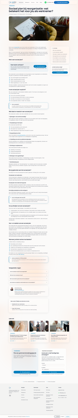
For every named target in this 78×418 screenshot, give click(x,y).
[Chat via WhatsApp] (45, 2)
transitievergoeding (22, 135)
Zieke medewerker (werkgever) (37, 398)
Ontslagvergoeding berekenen (39, 392)
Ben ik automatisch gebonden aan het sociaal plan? (19, 278)
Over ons (32, 2)
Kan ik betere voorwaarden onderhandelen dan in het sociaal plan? (22, 282)
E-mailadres (43, 367)
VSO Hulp (47, 392)
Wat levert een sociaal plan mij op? (16, 275)
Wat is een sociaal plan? (56, 50)
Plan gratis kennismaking (62, 2)
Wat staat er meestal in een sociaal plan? (59, 54)
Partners (22, 394)
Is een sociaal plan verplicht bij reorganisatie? (18, 271)
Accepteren (67, 416)
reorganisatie (16, 47)
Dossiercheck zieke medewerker (49, 407)
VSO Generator (48, 398)
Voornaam (43, 363)
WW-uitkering (21, 254)
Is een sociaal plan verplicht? (57, 52)
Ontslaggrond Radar (49, 404)
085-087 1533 (50, 2)
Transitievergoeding (49, 410)
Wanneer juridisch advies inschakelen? (59, 61)
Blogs (41, 2)
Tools (37, 2)
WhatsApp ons (63, 392)
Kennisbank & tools (24, 399)
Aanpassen (57, 416)
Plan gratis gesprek (41, 66)
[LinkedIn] (10, 395)
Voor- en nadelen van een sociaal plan (59, 59)
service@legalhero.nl (62, 395)
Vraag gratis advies (59, 72)
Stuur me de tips (54, 372)
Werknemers (21, 2)
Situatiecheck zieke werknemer (49, 395)
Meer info (28, 416)
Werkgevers (27, 2)
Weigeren (62, 416)
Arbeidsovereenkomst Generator (50, 401)
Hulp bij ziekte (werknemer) (38, 394)
